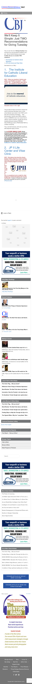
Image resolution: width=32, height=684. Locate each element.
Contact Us (24, 659)
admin (4, 319)
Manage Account (9, 659)
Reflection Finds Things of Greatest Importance (14, 306)
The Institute (12, 83)
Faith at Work (5, 442)
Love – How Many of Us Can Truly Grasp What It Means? (17, 329)
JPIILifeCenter (8, 181)
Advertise (5, 666)
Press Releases (24, 666)
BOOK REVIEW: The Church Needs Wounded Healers (16, 565)
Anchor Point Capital (6, 424)
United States (16, 671)
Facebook (13, 675)
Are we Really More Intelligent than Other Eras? (14, 502)
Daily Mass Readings (7, 291)
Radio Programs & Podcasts (9, 447)
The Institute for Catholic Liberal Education (15, 141)
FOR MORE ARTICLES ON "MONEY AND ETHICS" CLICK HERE (16, 585)
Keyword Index (16, 664)
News (17, 659)
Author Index (24, 662)
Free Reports (14, 666)
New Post (15, 662)
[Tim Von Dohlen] (16, 302)
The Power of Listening (8, 494)
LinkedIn (18, 675)
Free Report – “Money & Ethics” (10, 433)
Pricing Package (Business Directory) (20, 669)
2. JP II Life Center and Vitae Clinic (14, 150)
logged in (9, 220)
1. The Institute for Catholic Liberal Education (15, 72)
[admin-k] (16, 314)
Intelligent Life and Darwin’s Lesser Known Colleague (16, 505)
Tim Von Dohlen (6, 308)
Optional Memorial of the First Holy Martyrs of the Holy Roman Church (15, 288)
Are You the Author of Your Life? (10, 507)
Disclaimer (5, 669)
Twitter (16, 675)
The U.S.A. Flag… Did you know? (11, 383)
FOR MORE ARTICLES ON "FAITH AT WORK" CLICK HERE (16, 577)
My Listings (7, 662)
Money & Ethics (6, 445)
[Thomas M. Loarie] (16, 326)
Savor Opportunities (7, 515)
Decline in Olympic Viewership (10, 513)
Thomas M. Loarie (7, 331)
